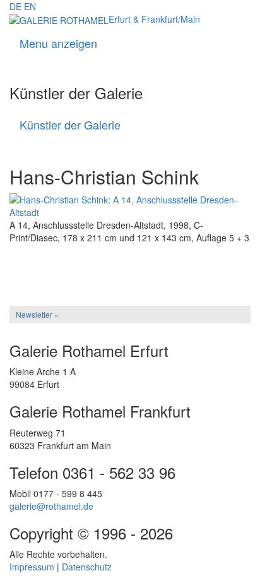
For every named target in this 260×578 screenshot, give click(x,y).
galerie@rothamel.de (51, 506)
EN (30, 6)
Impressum (31, 566)
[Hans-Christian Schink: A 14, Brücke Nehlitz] (130, 269)
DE (15, 6)
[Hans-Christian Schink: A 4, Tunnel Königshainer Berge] (130, 260)
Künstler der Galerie (70, 124)
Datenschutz (87, 566)
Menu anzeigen (58, 43)
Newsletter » (37, 314)
